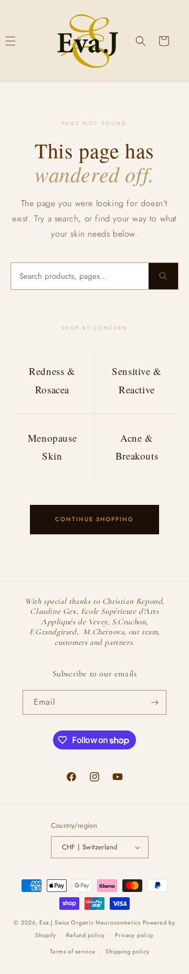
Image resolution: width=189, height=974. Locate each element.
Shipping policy (128, 951)
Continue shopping (94, 519)
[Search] (163, 276)
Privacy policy (134, 935)
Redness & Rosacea (52, 379)
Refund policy (85, 935)
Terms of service (72, 951)
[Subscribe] (154, 702)
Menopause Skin (52, 446)
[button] (140, 41)
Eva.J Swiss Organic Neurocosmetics (90, 922)
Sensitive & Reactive (137, 379)
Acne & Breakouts (137, 446)
